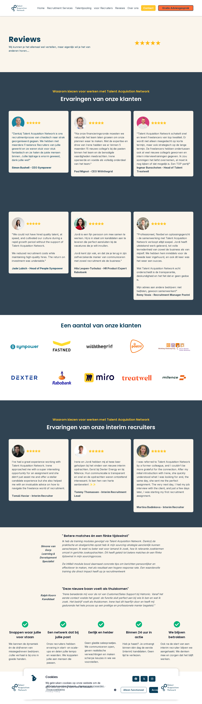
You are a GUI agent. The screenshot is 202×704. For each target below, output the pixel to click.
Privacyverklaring (56, 689)
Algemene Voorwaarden (91, 686)
